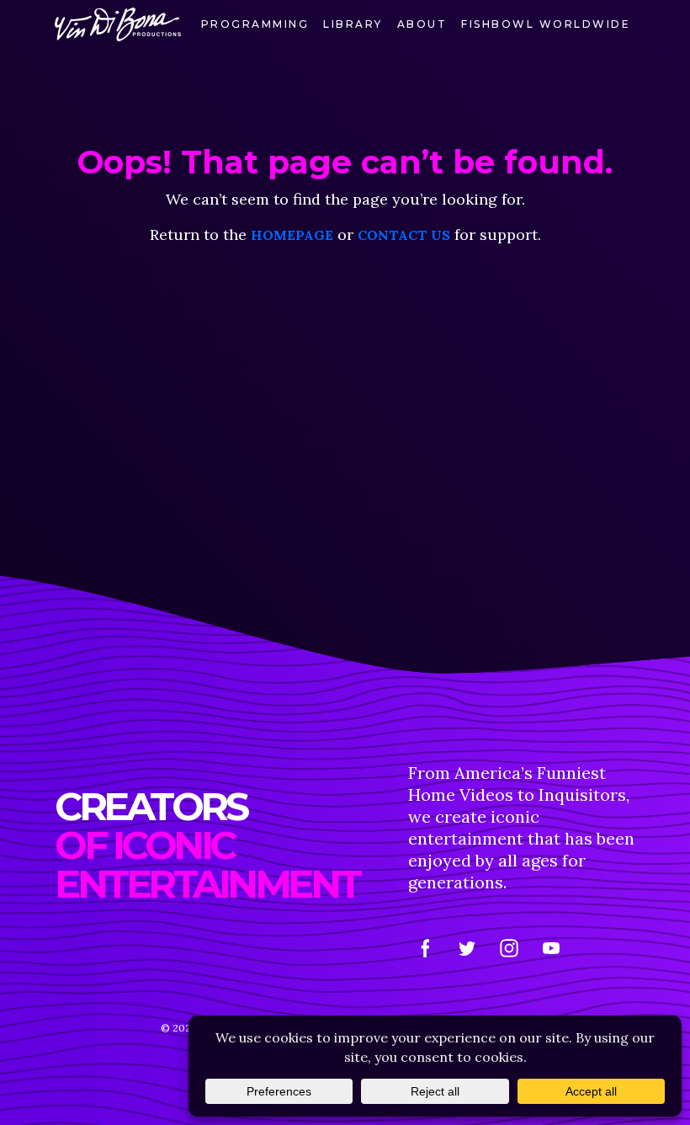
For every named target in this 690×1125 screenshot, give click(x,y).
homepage (292, 235)
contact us (404, 235)
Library (353, 24)
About (422, 24)
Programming (255, 24)
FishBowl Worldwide (545, 24)
